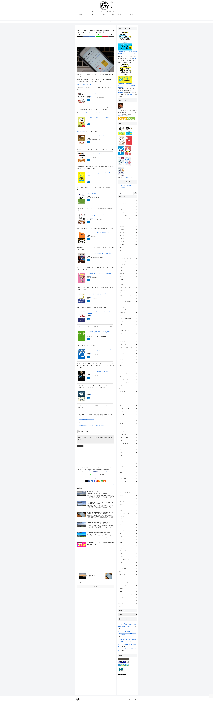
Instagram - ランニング (125, 189)
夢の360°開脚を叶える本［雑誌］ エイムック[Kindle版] (99, 273)
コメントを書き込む (95, 586)
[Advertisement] (95, 43)
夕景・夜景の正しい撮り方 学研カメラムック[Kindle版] (99, 253)
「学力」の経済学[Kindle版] (93, 93)
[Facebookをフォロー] (89, 481)
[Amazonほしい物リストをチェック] (99, 481)
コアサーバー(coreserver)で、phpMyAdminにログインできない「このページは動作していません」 (127, 624)
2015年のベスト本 (101, 108)
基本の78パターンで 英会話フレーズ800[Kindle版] (98, 117)
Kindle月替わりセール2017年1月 (84, 84)
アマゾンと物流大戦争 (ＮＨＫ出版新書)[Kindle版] (98, 232)
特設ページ (120, 92)
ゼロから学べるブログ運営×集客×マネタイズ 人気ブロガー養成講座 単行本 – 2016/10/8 (127, 85)
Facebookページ (124, 187)
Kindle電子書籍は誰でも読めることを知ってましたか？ (91, 425)
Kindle (88, 100)
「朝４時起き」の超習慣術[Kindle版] (95, 153)
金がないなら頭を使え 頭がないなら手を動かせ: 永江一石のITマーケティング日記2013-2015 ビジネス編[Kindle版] (99, 174)
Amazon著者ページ (126, 177)
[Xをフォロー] (86, 481)
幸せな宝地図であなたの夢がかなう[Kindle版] (97, 135)
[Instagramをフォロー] (94, 481)
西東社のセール (80, 131)
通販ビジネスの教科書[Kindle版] (94, 392)
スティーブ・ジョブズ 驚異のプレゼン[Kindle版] (97, 371)
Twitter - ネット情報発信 (125, 185)
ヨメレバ (91, 96)
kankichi (130, 94)
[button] (111, 35)
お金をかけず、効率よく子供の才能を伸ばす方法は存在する (94, 113)
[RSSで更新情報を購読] (104, 481)
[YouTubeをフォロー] (97, 481)
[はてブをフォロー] (92, 481)
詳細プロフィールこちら (123, 115)
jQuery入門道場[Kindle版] (92, 193)
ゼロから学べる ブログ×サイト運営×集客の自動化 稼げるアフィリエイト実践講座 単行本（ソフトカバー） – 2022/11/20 (127, 53)
